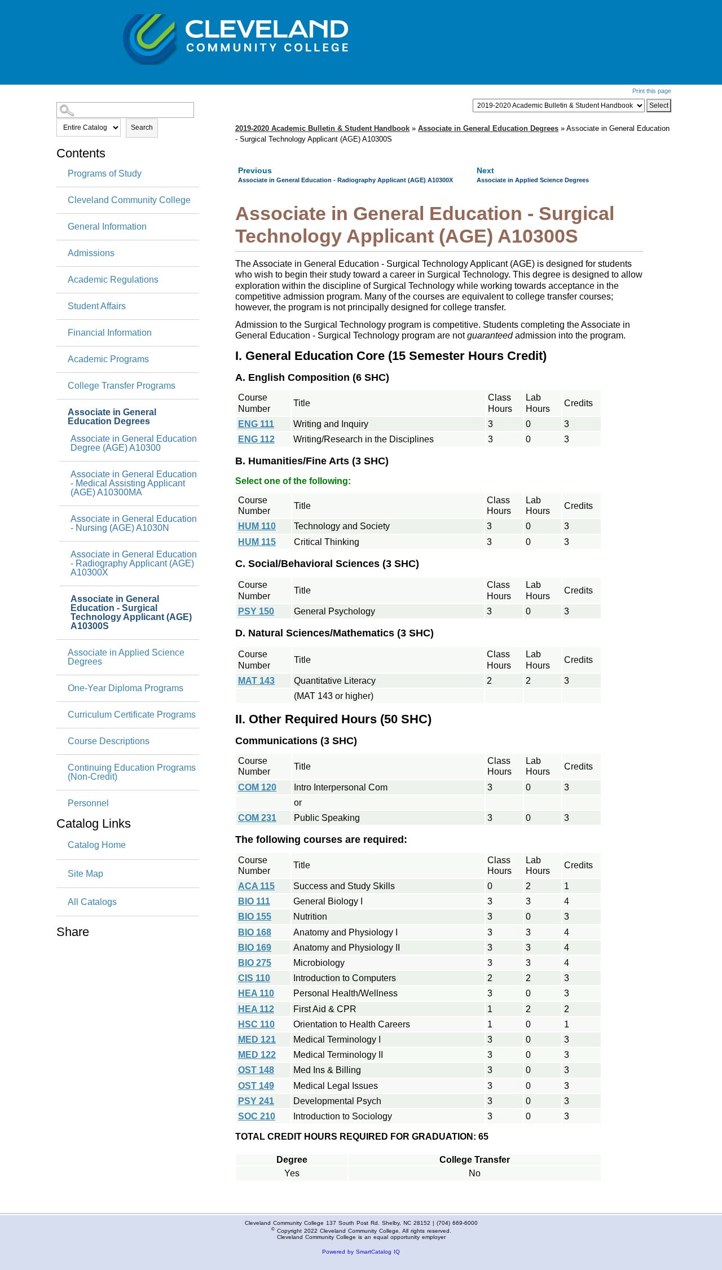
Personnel (88, 803)
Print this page (651, 90)
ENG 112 (256, 439)
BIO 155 (254, 916)
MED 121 (257, 1039)
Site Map (85, 873)
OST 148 (256, 1070)
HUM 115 (257, 542)
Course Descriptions (108, 741)
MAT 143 (256, 680)
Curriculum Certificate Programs (132, 714)
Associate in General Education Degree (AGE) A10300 (134, 443)
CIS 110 (254, 978)
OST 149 (256, 1086)
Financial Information (110, 332)
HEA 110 (256, 993)
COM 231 (257, 818)
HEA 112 (256, 1009)
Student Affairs (97, 306)
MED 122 (257, 1055)
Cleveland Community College (129, 200)
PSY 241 (256, 1101)
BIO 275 (254, 963)
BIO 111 (254, 901)
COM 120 (257, 787)
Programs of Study (105, 173)
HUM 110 (257, 526)
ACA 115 (256, 886)
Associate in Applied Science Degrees (126, 657)
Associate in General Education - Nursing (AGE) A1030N (134, 524)
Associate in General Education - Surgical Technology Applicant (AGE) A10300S (131, 613)
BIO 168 (254, 932)
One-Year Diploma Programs (125, 688)
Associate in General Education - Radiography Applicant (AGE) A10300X (134, 563)
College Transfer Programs (121, 385)
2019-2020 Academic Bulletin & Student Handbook (322, 128)
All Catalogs (92, 902)
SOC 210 (256, 1116)
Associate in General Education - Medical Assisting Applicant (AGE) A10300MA (134, 483)
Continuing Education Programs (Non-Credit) (132, 772)
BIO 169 (254, 947)
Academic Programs (108, 359)
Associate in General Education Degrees (112, 417)
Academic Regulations (113, 279)
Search (142, 127)
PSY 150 (256, 611)
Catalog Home (97, 845)
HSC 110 (256, 1024)
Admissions (91, 253)
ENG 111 (256, 424)
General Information (107, 226)
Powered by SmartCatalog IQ (361, 1252)
